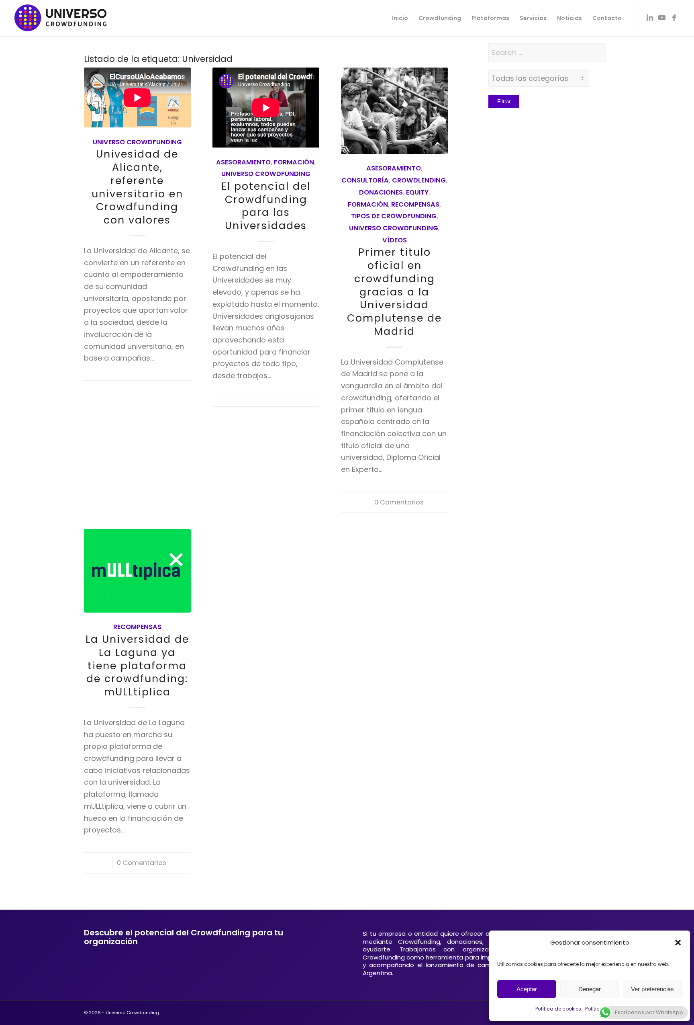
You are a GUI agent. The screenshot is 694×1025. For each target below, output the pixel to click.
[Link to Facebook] (674, 18)
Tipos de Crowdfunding (394, 216)
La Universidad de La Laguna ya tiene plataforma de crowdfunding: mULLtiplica (137, 665)
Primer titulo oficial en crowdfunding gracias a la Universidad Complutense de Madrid (394, 291)
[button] (678, 943)
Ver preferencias (652, 989)
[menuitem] (400, 18)
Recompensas (415, 204)
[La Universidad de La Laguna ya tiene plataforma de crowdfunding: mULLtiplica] (137, 571)
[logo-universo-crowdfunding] (60, 18)
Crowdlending (419, 180)
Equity (417, 192)
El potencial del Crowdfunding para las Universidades (265, 206)
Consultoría (365, 180)
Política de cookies (558, 1008)
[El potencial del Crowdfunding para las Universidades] (265, 108)
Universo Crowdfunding (137, 142)
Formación (294, 162)
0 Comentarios (398, 502)
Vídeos (394, 240)
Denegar (589, 989)
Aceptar (526, 989)
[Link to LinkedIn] (650, 18)
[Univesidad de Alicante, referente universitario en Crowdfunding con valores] (137, 97)
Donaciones (381, 192)
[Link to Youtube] (662, 18)
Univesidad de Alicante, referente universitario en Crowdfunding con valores (137, 187)
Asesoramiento (243, 162)
